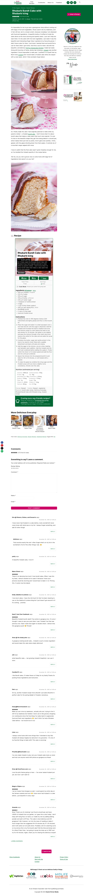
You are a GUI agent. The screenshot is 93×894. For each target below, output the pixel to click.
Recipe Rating (15, 466)
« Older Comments (17, 841)
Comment (14, 472)
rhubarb (46, 50)
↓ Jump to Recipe (74, 14)
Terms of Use (64, 859)
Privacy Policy (64, 857)
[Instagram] (74, 2)
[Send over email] (2, 451)
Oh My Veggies (16, 8)
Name (13, 495)
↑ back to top (46, 851)
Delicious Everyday (22, 436)
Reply (53, 531)
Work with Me (39, 859)
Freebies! (59, 2)
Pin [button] (34, 278)
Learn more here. (72, 59)
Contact (37, 861)
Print (25, 278)
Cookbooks (41, 2)
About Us (50, 2)
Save (44, 278)
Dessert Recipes (31, 8)
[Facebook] (68, 2)
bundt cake (31, 134)
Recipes (23, 8)
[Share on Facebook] (2, 442)
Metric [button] (34, 290)
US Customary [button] (28, 290)
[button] (13, 16)
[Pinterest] (71, 2)
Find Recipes (31, 2)
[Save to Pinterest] (2, 445)
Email (13, 501)
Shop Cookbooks (14, 857)
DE (54, 436)
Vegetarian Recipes (41, 436)
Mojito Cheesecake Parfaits (34, 48)
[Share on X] (2, 448)
